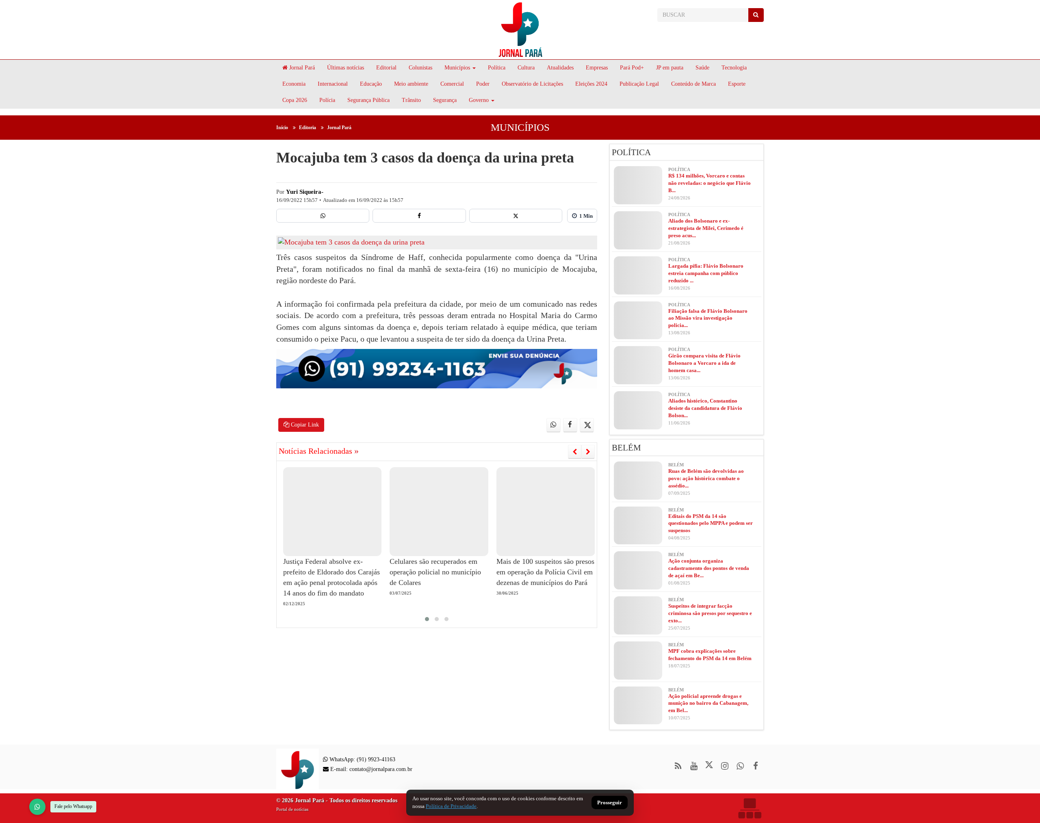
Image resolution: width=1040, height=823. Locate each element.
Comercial (452, 84)
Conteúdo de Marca (693, 84)
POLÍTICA (631, 152)
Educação (371, 84)
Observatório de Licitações (532, 84)
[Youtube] (694, 766)
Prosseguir (609, 803)
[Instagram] (724, 766)
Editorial (386, 68)
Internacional (333, 84)
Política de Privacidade (451, 806)
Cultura (526, 68)
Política (496, 68)
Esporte (736, 84)
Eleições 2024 (591, 84)
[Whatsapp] (322, 216)
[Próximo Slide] (588, 452)
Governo (479, 100)
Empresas (597, 68)
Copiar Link (304, 425)
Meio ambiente (411, 84)
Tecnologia (734, 68)
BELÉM (626, 448)
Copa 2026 (294, 100)
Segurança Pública (368, 100)
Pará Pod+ (632, 68)
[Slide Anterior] (574, 452)
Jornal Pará (301, 68)
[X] (515, 216)
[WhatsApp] (37, 807)
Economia (294, 84)
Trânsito (411, 100)
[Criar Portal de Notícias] (749, 808)
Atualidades (560, 68)
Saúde (702, 68)
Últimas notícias (345, 68)
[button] (427, 619)
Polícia (327, 100)
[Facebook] (419, 216)
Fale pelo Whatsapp (73, 806)
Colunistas (420, 68)
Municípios (457, 68)
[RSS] (678, 766)
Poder (483, 84)
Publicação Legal (639, 84)
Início (282, 127)
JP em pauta (669, 68)
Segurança (445, 100)
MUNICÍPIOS (520, 127)
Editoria (307, 127)
